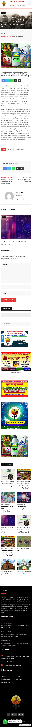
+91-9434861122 (9, 661)
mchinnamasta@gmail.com (13, 665)
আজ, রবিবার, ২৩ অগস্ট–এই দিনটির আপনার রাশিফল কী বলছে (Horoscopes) (23, 530)
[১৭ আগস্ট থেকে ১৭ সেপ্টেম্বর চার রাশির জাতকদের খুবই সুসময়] (24, 497)
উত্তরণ (3, 33)
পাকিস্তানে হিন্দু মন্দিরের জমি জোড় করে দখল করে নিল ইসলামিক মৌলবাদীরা (7, 182)
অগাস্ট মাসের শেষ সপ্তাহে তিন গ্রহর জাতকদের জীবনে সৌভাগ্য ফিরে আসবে (7, 530)
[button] (29, 3)
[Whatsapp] (11, 80)
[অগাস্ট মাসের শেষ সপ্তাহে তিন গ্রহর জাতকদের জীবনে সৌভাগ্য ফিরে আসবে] (8, 520)
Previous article (7, 177)
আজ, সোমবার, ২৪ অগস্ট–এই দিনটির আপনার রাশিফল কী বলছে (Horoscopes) (7, 484)
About (3, 676)
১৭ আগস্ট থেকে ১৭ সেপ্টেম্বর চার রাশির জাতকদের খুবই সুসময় (22, 507)
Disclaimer (19, 679)
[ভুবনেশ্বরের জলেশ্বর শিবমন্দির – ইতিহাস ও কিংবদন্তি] (24, 564)
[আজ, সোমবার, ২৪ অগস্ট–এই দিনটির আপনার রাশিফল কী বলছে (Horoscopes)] (8, 474)
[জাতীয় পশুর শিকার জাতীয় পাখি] (24, 541)
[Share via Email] (15, 80)
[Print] (19, 80)
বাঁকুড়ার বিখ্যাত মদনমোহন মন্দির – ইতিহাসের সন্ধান (14, 241)
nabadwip (10, 149)
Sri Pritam (19, 193)
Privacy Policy (5, 679)
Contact (18, 676)
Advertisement (5, 682)
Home (4, 36)
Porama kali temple (19, 149)
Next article (26, 177)
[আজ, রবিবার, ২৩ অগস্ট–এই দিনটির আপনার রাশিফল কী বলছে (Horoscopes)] (24, 520)
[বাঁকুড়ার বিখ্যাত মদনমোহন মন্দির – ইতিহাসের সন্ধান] (8, 564)
